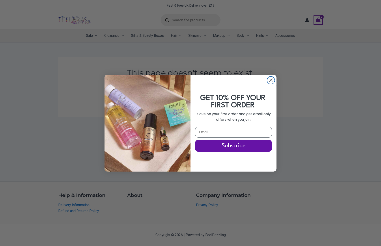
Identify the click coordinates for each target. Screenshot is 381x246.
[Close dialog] (271, 80)
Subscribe (234, 146)
